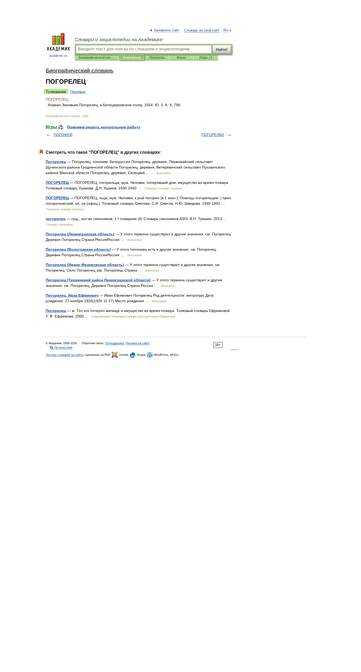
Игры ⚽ (206, 57)
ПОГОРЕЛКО (213, 135)
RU (225, 30)
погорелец (56, 219)
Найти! (222, 49)
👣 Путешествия (61, 347)
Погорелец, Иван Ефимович (72, 295)
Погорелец (56, 162)
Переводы (157, 57)
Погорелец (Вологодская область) (78, 249)
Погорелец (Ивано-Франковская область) (85, 265)
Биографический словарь (96, 57)
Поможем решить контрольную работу (103, 127)
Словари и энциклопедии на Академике (119, 39)
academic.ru (58, 56)
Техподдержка (114, 343)
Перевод (77, 92)
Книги (181, 57)
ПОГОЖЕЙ (63, 135)
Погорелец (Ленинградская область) (80, 234)
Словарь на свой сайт (201, 30)
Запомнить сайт (166, 30)
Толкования (131, 57)
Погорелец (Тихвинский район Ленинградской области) (98, 280)
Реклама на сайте (138, 343)
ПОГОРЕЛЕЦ (57, 182)
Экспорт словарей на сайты (64, 354)
